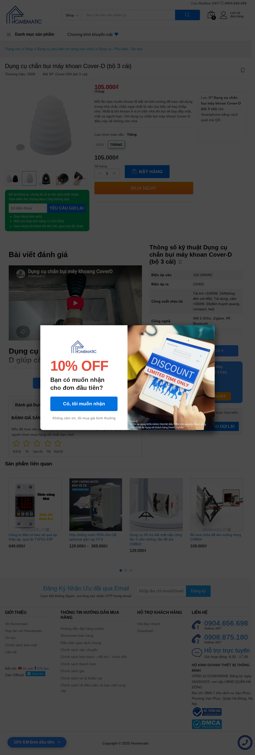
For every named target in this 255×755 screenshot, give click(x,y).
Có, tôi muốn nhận (84, 403)
